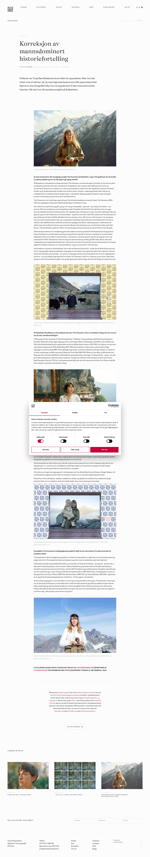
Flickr (94, 846)
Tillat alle (104, 450)
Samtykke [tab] (44, 412)
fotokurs (73, 700)
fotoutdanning (59, 711)
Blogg (94, 849)
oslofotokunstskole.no (87, 711)
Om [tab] (105, 412)
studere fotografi (63, 692)
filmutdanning (73, 711)
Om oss (73, 849)
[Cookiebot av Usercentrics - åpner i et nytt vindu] (110, 405)
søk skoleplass (74, 695)
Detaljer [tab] (75, 412)
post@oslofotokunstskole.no (49, 849)
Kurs (72, 843)
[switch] (63, 441)
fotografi (87, 698)
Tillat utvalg (75, 450)
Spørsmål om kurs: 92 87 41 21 (49, 846)
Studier (73, 841)
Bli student (75, 846)
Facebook (95, 841)
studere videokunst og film (86, 692)
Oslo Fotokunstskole (60, 695)
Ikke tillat (46, 450)
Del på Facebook (75, 727)
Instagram (95, 843)
